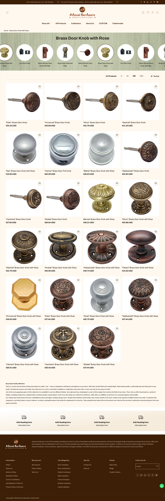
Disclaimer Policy (12, 476)
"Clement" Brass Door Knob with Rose (22, 364)
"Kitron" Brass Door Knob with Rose (137, 219)
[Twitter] (144, 2)
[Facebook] (141, 2)
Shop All (46, 23)
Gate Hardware (63, 476)
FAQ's (8, 465)
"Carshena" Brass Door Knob (18, 219)
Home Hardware (63, 479)
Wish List (35, 472)
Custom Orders (115, 472)
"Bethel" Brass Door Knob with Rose (98, 171)
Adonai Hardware (24, 498)
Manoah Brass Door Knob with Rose (98, 219)
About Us (90, 23)
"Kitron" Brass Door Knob (94, 122)
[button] (7, 12)
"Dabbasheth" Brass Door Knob (135, 171)
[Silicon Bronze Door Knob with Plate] (30, 52)
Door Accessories (64, 468)
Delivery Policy (11, 472)
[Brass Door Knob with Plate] (50, 52)
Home (6, 30)
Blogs (112, 468)
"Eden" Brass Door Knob (16, 122)
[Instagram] (151, 2)
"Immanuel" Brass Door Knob (57, 122)
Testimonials (117, 23)
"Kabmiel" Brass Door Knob (134, 122)
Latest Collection (63, 487)
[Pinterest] (154, 2)
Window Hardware (64, 483)
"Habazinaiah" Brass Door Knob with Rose (101, 268)
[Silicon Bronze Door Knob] (71, 52)
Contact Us (87, 465)
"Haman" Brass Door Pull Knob (58, 171)
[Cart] (157, 12)
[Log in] (153, 12)
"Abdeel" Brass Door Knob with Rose (99, 364)
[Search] (143, 12)
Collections (76, 23)
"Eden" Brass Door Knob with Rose (60, 316)
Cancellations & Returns (14, 483)
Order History (36, 468)
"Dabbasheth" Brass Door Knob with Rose (140, 316)
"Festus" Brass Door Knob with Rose (137, 268)
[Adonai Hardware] (82, 12)
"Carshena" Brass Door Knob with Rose (61, 364)
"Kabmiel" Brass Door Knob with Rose (22, 268)
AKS (37, 498)
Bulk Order (113, 465)
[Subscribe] (157, 466)
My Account (36, 465)
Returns (86, 468)
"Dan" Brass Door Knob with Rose (20, 171)
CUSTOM (103, 23)
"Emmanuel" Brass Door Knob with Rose (23, 316)
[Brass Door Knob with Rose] (91, 52)
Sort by (156, 76)
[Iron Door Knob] (10, 52)
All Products (61, 23)
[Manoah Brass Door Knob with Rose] (101, 198)
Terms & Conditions (13, 479)
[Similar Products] (39, 86)
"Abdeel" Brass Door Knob (56, 219)
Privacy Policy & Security (14, 487)
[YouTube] (157, 2)
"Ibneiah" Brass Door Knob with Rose (60, 268)
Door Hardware (63, 465)
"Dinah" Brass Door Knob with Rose (98, 316)
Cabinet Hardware (64, 472)
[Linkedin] (147, 2)
